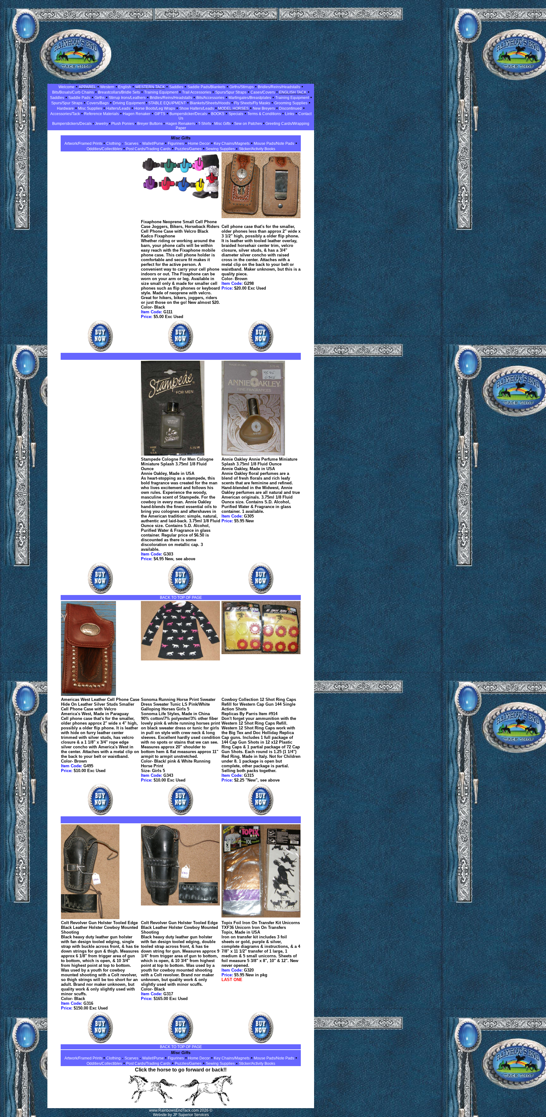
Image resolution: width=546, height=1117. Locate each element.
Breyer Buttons (149, 123)
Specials (235, 114)
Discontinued (290, 108)
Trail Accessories (196, 92)
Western (107, 87)
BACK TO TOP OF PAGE (181, 597)
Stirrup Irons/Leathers (127, 97)
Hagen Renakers (180, 123)
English (124, 87)
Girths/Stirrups (241, 87)
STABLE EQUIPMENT (166, 103)
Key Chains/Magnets (232, 143)
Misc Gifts (223, 123)
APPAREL (87, 87)
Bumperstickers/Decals (72, 123)
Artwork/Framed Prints (83, 143)
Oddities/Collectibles (104, 149)
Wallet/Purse (153, 143)
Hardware (65, 108)
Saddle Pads (79, 97)
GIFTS (160, 114)
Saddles (176, 87)
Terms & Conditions (264, 114)
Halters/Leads (118, 108)
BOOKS (217, 114)
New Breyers (264, 108)
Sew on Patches (248, 123)
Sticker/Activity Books (257, 149)
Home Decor (199, 143)
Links (289, 114)
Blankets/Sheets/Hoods (210, 103)
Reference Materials (101, 114)
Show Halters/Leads (196, 108)
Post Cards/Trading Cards (148, 149)
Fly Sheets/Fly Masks (252, 103)
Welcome (66, 87)
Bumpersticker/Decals (188, 114)
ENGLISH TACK (292, 92)
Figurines (176, 143)
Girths (99, 97)
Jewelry (101, 123)
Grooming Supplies (290, 103)
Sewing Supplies (220, 149)
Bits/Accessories (210, 97)
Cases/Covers (263, 92)
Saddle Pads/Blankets (206, 87)
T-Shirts (204, 123)
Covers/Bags (98, 103)
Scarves (131, 143)
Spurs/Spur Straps (230, 92)
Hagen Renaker (136, 114)
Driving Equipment (129, 103)
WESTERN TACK (150, 87)
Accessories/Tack (65, 114)
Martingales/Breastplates (249, 97)
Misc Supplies (90, 108)
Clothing (113, 143)
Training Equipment (161, 92)
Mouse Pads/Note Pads (274, 143)
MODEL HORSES (233, 108)
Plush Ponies (122, 123)
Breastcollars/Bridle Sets (119, 92)
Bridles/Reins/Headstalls (279, 87)
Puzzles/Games (188, 149)
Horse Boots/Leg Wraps (154, 108)
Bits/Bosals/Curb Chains (73, 92)
